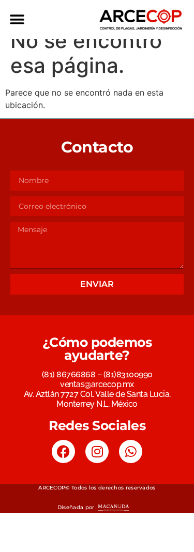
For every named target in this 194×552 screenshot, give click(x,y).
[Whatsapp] (130, 451)
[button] (16, 19)
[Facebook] (63, 451)
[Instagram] (97, 451)
